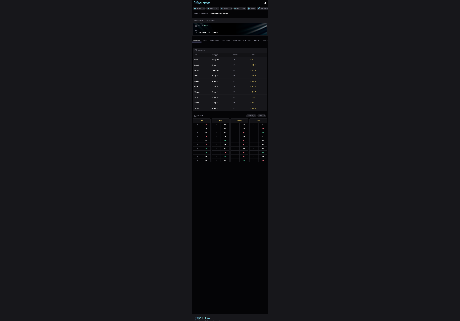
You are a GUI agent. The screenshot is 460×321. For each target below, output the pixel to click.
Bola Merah (247, 41)
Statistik (257, 41)
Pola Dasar (237, 41)
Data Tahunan (267, 41)
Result (205, 41)
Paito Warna (226, 41)
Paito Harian (214, 41)
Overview (196, 41)
